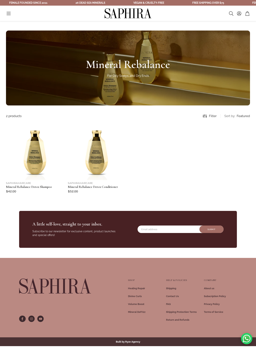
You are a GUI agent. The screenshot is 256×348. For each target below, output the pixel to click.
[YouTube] (40, 319)
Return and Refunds (177, 319)
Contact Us (172, 296)
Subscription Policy (215, 296)
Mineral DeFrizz (136, 312)
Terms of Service (213, 312)
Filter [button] (213, 116)
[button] (8, 13)
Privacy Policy (212, 304)
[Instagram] (31, 319)
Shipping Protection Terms (181, 312)
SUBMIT (211, 229)
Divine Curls (135, 296)
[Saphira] (55, 286)
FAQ (168, 304)
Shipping (171, 288)
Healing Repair (136, 288)
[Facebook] (22, 319)
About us (209, 288)
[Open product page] (35, 151)
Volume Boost (136, 304)
